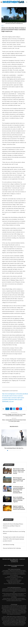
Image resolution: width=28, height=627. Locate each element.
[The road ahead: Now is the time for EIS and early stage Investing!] (14, 437)
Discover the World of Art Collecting (12, 548)
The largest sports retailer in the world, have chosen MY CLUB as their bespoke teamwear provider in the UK (13, 539)
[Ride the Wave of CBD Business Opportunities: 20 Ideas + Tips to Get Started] (7, 471)
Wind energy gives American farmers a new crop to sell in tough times (19, 480)
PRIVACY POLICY (15, 559)
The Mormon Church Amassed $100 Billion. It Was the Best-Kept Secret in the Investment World (18, 489)
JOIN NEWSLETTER (14, 561)
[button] (2, 440)
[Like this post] (7, 409)
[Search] (26, 2)
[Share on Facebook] (11, 409)
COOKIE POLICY (22, 559)
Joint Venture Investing (8, 544)
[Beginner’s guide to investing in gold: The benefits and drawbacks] (7, 508)
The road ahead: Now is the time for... (14, 448)
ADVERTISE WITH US (14, 560)
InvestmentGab (14, 566)
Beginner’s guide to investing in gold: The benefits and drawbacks (19, 507)
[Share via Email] (20, 409)
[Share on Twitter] (14, 409)
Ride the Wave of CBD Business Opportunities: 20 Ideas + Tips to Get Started (19, 471)
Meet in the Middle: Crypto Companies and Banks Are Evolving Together (18, 499)
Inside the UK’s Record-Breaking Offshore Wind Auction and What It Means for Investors (13, 525)
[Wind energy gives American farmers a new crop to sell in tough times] (7, 480)
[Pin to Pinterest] (17, 409)
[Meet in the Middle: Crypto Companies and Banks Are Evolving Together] (7, 499)
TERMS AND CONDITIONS (7, 559)
